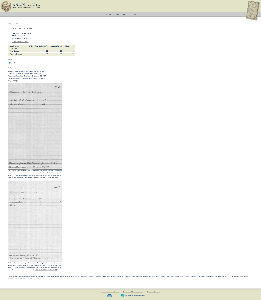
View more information (20, 42)
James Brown (56, 46)
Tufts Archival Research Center (133, 292)
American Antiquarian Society (46, 177)
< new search (13, 24)
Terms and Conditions (153, 292)
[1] (47, 46)
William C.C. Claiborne (37, 46)
